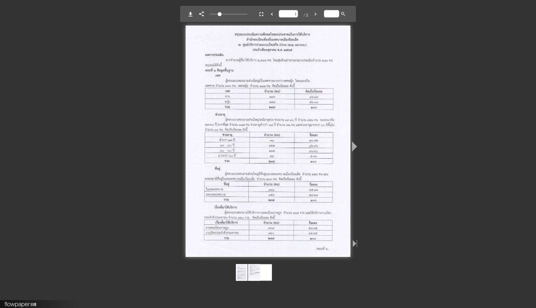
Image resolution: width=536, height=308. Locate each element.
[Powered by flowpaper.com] (20, 302)
